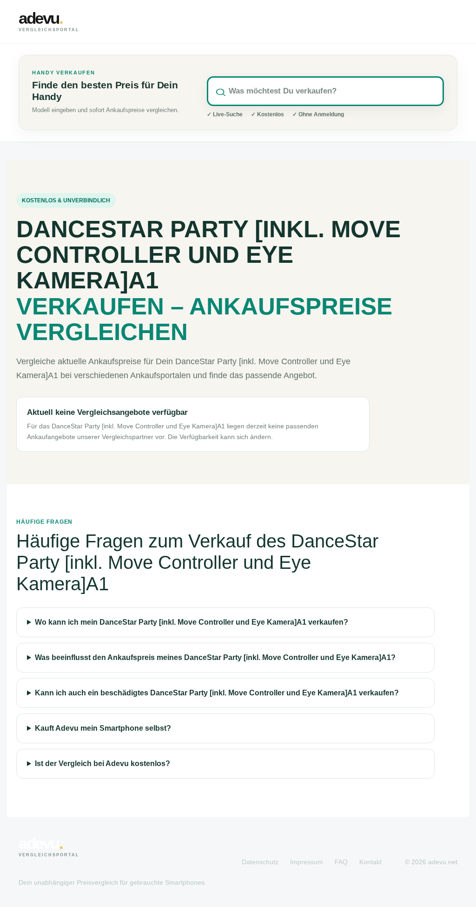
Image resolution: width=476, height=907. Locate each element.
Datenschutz (260, 862)
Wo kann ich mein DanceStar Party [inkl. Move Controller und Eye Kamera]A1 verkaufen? (191, 622)
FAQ (341, 862)
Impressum (306, 862)
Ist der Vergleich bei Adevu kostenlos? (102, 763)
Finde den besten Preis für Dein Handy (105, 91)
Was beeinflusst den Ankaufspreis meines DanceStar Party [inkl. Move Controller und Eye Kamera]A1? (215, 657)
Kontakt (370, 862)
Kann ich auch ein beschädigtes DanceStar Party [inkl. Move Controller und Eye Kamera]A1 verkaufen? (217, 693)
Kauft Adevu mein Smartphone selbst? (103, 728)
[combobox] (325, 91)
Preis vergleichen (406, 21)
